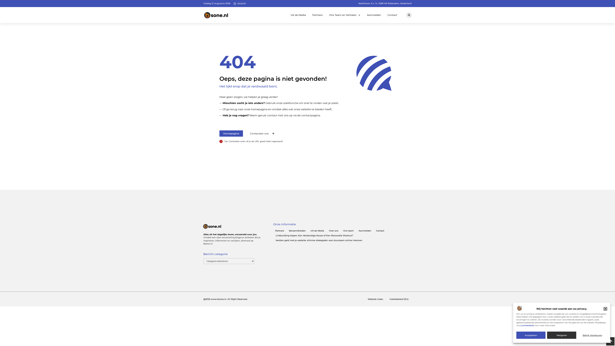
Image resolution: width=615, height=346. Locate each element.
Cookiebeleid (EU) (399, 299)
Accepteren (531, 335)
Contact (392, 14)
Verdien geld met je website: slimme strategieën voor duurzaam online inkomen (319, 240)
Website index (375, 299)
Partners (317, 14)
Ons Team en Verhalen (343, 14)
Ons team (348, 230)
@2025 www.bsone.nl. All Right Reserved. (225, 299)
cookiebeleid (527, 325)
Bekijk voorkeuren (592, 335)
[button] (605, 308)
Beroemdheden (297, 230)
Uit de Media (298, 14)
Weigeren (562, 335)
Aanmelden (374, 14)
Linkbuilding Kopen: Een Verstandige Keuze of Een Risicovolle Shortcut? (314, 235)
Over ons (333, 230)
